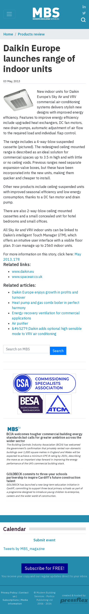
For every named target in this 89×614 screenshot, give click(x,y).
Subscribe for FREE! (44, 568)
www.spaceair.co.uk (27, 276)
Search (58, 351)
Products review (31, 34)
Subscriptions (11, 599)
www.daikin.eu (23, 271)
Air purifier (20, 323)
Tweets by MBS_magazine (24, 549)
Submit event (44, 540)
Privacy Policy (9, 592)
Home (8, 34)
